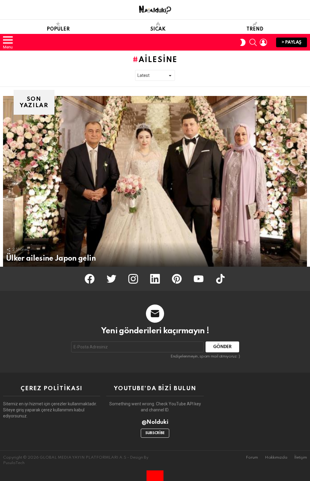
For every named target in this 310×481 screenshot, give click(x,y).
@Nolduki (155, 422)
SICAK (158, 29)
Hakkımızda (276, 458)
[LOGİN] (263, 42)
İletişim (300, 458)
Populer (58, 29)
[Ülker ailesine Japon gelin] (155, 181)
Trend (254, 29)
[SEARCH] (253, 42)
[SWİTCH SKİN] (242, 42)
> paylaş (292, 42)
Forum (252, 458)
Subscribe (155, 433)
